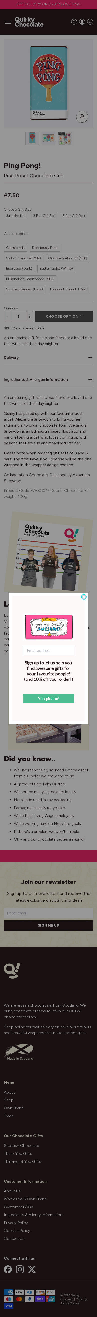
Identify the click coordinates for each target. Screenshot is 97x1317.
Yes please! (48, 699)
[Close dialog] (83, 596)
